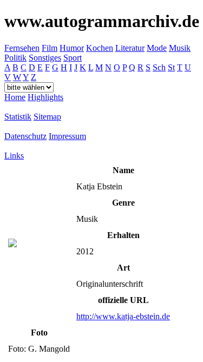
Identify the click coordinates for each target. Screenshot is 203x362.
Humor (72, 47)
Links (14, 155)
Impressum (67, 136)
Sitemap (47, 116)
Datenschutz (25, 136)
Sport (72, 57)
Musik (180, 47)
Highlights (45, 97)
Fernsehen (22, 47)
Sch (159, 67)
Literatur (130, 47)
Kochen (99, 47)
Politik (15, 57)
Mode (157, 47)
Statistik (17, 116)
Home (14, 97)
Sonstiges (45, 57)
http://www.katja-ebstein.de (123, 316)
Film (49, 47)
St (171, 67)
